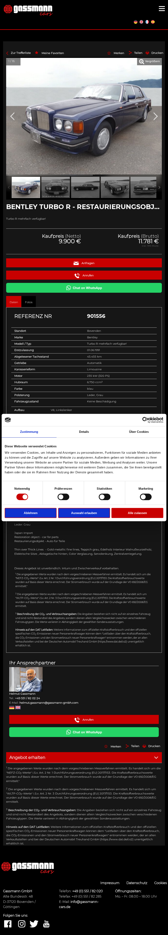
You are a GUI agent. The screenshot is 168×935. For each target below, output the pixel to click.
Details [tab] (84, 431)
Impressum (110, 883)
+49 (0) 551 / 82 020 (87, 891)
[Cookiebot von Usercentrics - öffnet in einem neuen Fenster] (145, 420)
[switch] (63, 497)
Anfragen (87, 263)
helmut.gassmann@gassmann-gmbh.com (48, 702)
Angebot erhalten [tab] (27, 757)
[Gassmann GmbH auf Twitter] (34, 924)
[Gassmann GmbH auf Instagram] (22, 924)
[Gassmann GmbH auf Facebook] (8, 924)
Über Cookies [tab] (139, 431)
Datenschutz (137, 883)
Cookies (160, 883)
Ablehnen (30, 513)
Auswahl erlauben (84, 513)
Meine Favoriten (53, 53)
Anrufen (88, 275)
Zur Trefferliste (21, 52)
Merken (119, 53)
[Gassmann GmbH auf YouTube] (46, 924)
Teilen (138, 52)
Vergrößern (152, 61)
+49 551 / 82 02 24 (27, 698)
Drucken (157, 52)
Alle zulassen (137, 513)
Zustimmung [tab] (29, 431)
